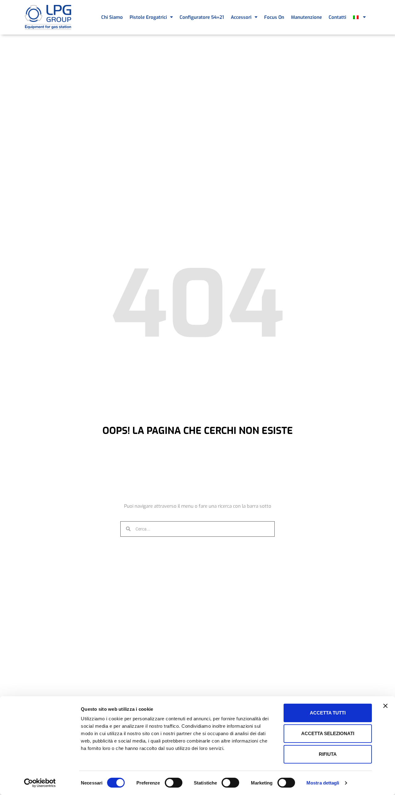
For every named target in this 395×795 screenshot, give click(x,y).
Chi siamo (112, 17)
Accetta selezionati (327, 733)
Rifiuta (328, 754)
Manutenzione (306, 17)
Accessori (241, 17)
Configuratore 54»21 (202, 17)
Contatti (337, 17)
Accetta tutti (328, 712)
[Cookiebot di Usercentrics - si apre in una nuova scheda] (40, 783)
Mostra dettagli (322, 782)
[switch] (173, 783)
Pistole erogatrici (148, 17)
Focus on (274, 17)
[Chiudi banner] (385, 706)
